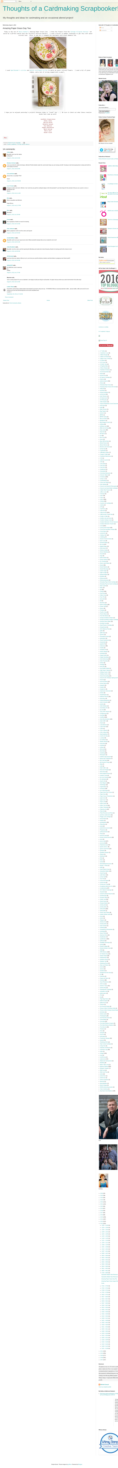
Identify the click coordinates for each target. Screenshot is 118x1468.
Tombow (102, 1029)
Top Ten (102, 1034)
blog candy (103, 430)
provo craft (102, 841)
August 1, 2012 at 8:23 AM (13, 168)
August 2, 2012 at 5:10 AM (13, 223)
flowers (102, 608)
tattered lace (103, 1002)
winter (101, 1074)
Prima (101, 833)
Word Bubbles (103, 1083)
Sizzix (101, 916)
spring (101, 944)
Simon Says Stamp (105, 912)
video (101, 1051)
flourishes (102, 602)
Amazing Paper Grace (105, 384)
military (102, 747)
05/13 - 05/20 (105, 1307)
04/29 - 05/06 (105, 1311)
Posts (102, 27)
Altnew (101, 383)
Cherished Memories (105, 473)
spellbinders (14, 144)
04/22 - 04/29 (105, 1314)
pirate (101, 826)
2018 (101, 1210)
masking (102, 745)
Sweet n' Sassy (104, 985)
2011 (101, 1351)
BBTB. (101, 415)
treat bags (102, 1036)
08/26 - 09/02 (105, 1264)
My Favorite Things (105, 762)
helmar (102, 662)
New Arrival (103, 771)
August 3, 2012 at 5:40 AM (13, 260)
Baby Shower (103, 409)
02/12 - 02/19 (105, 1335)
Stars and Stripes (104, 965)
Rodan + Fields (104, 865)
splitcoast (102, 940)
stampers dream (104, 959)
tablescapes (103, 993)
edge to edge (103, 572)
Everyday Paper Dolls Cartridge (108, 582)
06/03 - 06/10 (105, 1301)
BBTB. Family (103, 416)
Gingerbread (103, 627)
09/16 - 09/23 (105, 1257)
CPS (101, 507)
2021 (101, 1204)
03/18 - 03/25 (105, 1324)
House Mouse (103, 683)
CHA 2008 (102, 463)
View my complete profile (105, 1387)
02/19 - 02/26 (105, 1333)
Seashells (102, 892)
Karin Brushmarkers (105, 719)
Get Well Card (103, 623)
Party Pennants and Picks (106, 813)
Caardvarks (103, 450)
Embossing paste (104, 580)
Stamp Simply (103, 955)
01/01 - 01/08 (105, 1348)
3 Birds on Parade (104, 356)
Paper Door (103, 794)
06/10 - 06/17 (105, 1299)
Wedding (102, 1062)
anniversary (103, 394)
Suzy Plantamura (104, 982)
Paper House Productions (106, 796)
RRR (101, 867)
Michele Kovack (104, 1384)
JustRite (9, 144)
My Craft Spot (103, 760)
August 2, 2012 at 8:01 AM (13, 242)
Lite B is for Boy (104, 736)
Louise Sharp (10, 286)
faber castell (103, 585)
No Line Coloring (104, 777)
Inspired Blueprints (104, 700)
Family (101, 591)
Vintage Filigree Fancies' (80, 32)
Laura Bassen (103, 724)
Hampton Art (103, 649)
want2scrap (103, 1057)
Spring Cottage (104, 946)
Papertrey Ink (103, 809)
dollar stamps (103, 557)
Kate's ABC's (103, 721)
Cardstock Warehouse (105, 456)
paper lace (102, 798)
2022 (101, 1202)
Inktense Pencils (104, 696)
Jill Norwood (10, 256)
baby (101, 407)
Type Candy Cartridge (105, 1044)
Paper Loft (102, 801)
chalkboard (103, 469)
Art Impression (103, 398)
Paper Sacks (103, 803)
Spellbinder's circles (18, 70)
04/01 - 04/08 (105, 1320)
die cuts (102, 544)
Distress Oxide (103, 550)
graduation (102, 638)
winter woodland (104, 1079)
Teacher (102, 1004)
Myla (101, 764)
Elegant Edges (103, 574)
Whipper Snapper (104, 1068)
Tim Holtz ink (103, 1027)
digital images (103, 546)
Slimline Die (103, 922)
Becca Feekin (103, 418)
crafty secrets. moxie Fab (106, 514)
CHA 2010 (102, 465)
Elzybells (102, 576)
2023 (101, 1199)
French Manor (103, 614)
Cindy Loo (102, 478)
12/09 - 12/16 (105, 1232)
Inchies (102, 692)
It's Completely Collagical (104, 331)
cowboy (102, 505)
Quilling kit (102, 856)
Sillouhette (102, 910)
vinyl (101, 1055)
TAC (101, 995)
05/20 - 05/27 (105, 1305)
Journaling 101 (104, 707)
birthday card (103, 426)
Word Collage (103, 1085)
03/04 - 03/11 (105, 1329)
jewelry (102, 704)
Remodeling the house (105, 863)
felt (100, 600)
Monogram (102, 754)
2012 (101, 1223)
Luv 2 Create (10, 186)
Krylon (101, 723)
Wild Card (102, 1070)
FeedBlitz (107, 113)
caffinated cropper (104, 452)
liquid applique (103, 734)
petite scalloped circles (39, 70)
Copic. (101, 497)
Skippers (102, 920)
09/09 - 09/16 (105, 1260)
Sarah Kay (102, 873)
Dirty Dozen (103, 548)
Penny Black (103, 818)
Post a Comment (9, 297)
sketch (101, 918)
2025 (101, 1195)
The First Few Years (105, 1017)
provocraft (102, 843)
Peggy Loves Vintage (105, 816)
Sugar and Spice (104, 978)
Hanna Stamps (103, 651)
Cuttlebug (102, 537)
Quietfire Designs (104, 852)
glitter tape (102, 632)
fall (100, 589)
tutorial (101, 1040)
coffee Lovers (103, 492)
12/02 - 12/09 (105, 1234)
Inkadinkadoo (103, 694)
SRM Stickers (103, 952)
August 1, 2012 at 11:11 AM (13, 193)
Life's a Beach (103, 732)
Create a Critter (104, 516)
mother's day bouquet (105, 756)
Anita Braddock (11, 247)
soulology (102, 931)
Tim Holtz (102, 1021)
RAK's (101, 860)
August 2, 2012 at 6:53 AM (13, 233)
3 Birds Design (103, 354)
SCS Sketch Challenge (106, 890)
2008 (101, 1357)
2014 (101, 1219)
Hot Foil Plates (103, 681)
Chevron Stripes (104, 475)
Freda (8, 219)
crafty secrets (103, 512)
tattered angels (103, 1000)
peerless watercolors (105, 815)
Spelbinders (103, 937)
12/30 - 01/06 (105, 1225)
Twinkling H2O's (104, 1042)
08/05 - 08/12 (105, 1270)
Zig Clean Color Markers (106, 1091)
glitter (101, 630)
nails (101, 766)
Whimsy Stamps (104, 1066)
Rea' (8, 210)
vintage (102, 1053)
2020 (101, 1206)
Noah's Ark (102, 781)
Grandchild (103, 642)
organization (103, 786)
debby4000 (10, 265)
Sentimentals (103, 895)
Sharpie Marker (104, 903)
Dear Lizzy (102, 540)
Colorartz (102, 493)
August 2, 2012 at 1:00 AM (13, 214)
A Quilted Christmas (105, 369)
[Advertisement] (108, 44)
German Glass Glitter (105, 621)
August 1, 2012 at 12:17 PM (14, 205)
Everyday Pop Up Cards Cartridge (108, 584)
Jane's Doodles (104, 702)
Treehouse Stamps (105, 1038)
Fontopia (102, 610)
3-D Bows (102, 360)
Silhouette (102, 908)
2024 (101, 1197)
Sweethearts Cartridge (105, 989)
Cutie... (103, 1283)
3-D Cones (102, 362)
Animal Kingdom (104, 392)
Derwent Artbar (103, 542)
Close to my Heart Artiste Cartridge (108, 488)
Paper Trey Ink (103, 805)
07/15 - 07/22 (105, 1288)
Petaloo (102, 820)
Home (48, 300)
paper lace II (103, 800)
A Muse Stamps (104, 368)
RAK (101, 858)
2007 (101, 1359)
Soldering (102, 927)
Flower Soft (103, 606)
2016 (101, 1214)
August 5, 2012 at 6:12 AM (13, 281)
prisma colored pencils (105, 837)
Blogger (80, 1464)
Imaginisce (102, 689)
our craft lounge (104, 790)
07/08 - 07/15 (105, 1290)
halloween (102, 646)
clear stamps (103, 484)
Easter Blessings (104, 569)
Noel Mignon (103, 783)
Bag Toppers (103, 411)
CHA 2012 (102, 467)
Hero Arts (102, 666)
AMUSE (102, 388)
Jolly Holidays (103, 706)
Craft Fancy (103, 508)
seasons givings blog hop (106, 893)
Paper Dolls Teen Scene (106, 792)
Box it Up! (102, 437)
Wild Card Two (103, 1072)
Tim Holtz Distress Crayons (107, 1023)
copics (101, 499)
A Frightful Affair (104, 366)
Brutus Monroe (103, 445)
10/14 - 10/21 (105, 1249)
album (101, 373)
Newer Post (6, 300)
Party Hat (102, 811)
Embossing (103, 578)
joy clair (102, 709)
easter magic (103, 570)
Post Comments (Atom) (15, 303)
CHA (101, 461)
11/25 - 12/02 (105, 1236)
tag (101, 997)
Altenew (102, 379)
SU (101, 974)
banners (102, 413)
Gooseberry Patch (104, 636)
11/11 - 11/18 (105, 1240)
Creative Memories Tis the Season (108, 522)
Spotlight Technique (105, 942)
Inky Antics (102, 698)
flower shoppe (103, 604)
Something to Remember (106, 929)
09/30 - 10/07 (105, 1253)
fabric (101, 587)
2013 (101, 1221)
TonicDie (102, 1032)
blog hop (102, 431)
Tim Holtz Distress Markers (23, 144)
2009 (101, 1355)
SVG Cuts (102, 984)
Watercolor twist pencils (106, 1061)
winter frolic (103, 1076)
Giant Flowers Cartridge (106, 625)
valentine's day (103, 1049)
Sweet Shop (103, 987)
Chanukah (102, 471)
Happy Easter (103, 655)
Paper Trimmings (104, 807)
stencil (101, 967)
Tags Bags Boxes (104, 999)
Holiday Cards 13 (104, 672)
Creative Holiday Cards (106, 520)
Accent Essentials (104, 371)
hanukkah (102, 653)
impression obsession (105, 691)
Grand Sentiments (104, 640)
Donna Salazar (104, 559)
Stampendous (103, 957)
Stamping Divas (104, 963)
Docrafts (102, 553)
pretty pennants (104, 831)
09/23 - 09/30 (105, 1255)
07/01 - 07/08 (105, 1292)
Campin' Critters (104, 454)
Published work (104, 845)
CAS (101, 458)
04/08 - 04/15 (105, 1318)
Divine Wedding (104, 552)
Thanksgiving (103, 1015)
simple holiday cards (105, 914)
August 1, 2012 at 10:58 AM (14, 181)
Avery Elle (102, 405)
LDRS (101, 728)
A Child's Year (103, 364)
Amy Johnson (10, 228)
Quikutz (102, 854)
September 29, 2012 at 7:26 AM (15, 294)
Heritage (102, 664)
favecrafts (102, 599)
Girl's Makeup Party (105, 629)
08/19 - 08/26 (105, 1266)
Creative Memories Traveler (107, 523)
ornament (102, 788)
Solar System (103, 925)
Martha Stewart (104, 741)
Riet (8, 198)
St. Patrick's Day (104, 954)
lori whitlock (103, 739)
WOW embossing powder (106, 1087)
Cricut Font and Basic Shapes (107, 529)
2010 (101, 1353)
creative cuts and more (105, 518)
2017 (101, 1212)
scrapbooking (103, 888)
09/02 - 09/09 (105, 1262)
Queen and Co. (104, 846)
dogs (101, 555)
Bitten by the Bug (104, 428)
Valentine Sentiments (105, 1047)
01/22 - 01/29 (105, 1342)
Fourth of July (103, 612)
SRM (101, 950)
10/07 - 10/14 (105, 1251)
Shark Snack (103, 901)
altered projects (104, 381)
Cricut (101, 525)
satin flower (103, 875)
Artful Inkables (103, 401)
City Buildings (103, 480)
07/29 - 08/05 (105, 1272)
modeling (102, 753)
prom (101, 839)
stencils (102, 969)
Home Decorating (104, 676)
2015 (101, 1217)
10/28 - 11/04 (105, 1244)
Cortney (102, 501)
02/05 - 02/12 (105, 1337)
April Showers (103, 396)
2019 (101, 1208)
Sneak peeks (103, 923)
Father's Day (103, 595)
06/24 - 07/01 (105, 1294)
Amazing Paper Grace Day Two (109, 1279)
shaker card (103, 899)
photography (103, 822)
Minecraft (102, 749)
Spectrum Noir (103, 935)
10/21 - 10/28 (105, 1247)
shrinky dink (103, 905)
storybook (102, 970)
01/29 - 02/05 (105, 1339)
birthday (102, 424)
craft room (102, 510)
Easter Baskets (103, 567)
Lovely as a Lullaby (103, 327)
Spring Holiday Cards (105, 948)
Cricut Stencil (103, 531)
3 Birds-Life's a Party (105, 358)
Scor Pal (102, 878)
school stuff (103, 877)
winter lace (102, 1077)
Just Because (103, 713)
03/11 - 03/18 (105, 1327)
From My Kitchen (104, 615)
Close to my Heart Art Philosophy (108, 486)
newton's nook (103, 775)
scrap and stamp (104, 880)
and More (102, 390)
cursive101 (103, 533)
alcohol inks (103, 375)
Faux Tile (102, 597)
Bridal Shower (103, 443)
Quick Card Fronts (104, 848)
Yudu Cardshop (104, 1089)
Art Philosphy (103, 399)
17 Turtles (102, 351)
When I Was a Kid (104, 1064)
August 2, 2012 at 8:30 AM (13, 251)
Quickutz (102, 850)
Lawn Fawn (103, 726)
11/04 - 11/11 (105, 1242)
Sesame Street (103, 897)
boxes (101, 439)
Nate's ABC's (103, 768)
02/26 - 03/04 (105, 1331)
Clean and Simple (104, 482)
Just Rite (102, 715)
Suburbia (102, 976)
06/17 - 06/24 (105, 1296)
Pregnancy (102, 830)
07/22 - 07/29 (105, 1286)
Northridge (102, 784)
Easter (101, 565)
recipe (101, 861)
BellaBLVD (102, 420)
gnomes (102, 634)
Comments (103, 30)
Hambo (102, 647)
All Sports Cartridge (105, 377)
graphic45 (102, 644)
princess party (103, 835)
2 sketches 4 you (104, 353)
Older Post (90, 300)
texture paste (103, 1014)
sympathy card (103, 991)
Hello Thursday (104, 661)
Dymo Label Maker (105, 563)
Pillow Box (102, 824)
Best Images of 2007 (105, 422)
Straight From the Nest (105, 972)
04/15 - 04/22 (105, 1316)
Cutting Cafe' (103, 535)
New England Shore (105, 773)
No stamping (103, 779)
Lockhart (102, 738)
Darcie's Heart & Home (105, 538)
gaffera (69, 1464)
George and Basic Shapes (106, 617)
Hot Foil (102, 679)
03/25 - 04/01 (105, 1322)
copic (101, 495)
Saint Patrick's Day (104, 869)
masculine (102, 743)
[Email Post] (24, 142)
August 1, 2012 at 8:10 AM (13, 158)
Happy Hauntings (104, 657)
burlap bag (102, 448)
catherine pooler (104, 460)
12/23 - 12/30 (105, 1227)
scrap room (103, 882)
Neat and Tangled (104, 769)
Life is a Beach (103, 730)
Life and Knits (10, 173)
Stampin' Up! (103, 961)
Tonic (101, 1030)
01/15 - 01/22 (105, 1344)
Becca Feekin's (24, 32)
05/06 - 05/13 (105, 1309)
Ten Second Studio (105, 1006)
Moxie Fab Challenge (105, 758)
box (101, 435)
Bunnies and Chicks (105, 446)
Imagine (102, 687)
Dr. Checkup (103, 561)
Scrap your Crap (104, 884)
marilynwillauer (11, 238)
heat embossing (104, 659)
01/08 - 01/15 (105, 1346)
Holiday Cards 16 (104, 674)
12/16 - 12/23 (105, 1229)
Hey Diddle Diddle (104, 668)
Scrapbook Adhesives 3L (106, 886)
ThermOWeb (103, 1019)
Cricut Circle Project (105, 527)
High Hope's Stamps (105, 670)
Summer (102, 980)
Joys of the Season (105, 711)
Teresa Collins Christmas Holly (107, 1008)
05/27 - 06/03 (105, 1303)
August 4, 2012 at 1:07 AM (13, 272)
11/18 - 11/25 (105, 1238)
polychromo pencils (105, 828)
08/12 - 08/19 (105, 1268)
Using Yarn (103, 1046)
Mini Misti (102, 751)
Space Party (103, 933)
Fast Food (102, 593)
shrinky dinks (103, 907)
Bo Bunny (102, 433)
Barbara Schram (11, 163)
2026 (101, 1193)
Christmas (102, 476)
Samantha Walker (104, 871)
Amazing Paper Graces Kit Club (108, 386)
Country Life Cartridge (105, 503)
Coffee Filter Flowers (105, 490)
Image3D (102, 685)
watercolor (102, 1059)
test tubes (102, 1012)
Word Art (102, 1081)
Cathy (8, 152)
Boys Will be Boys (104, 441)
